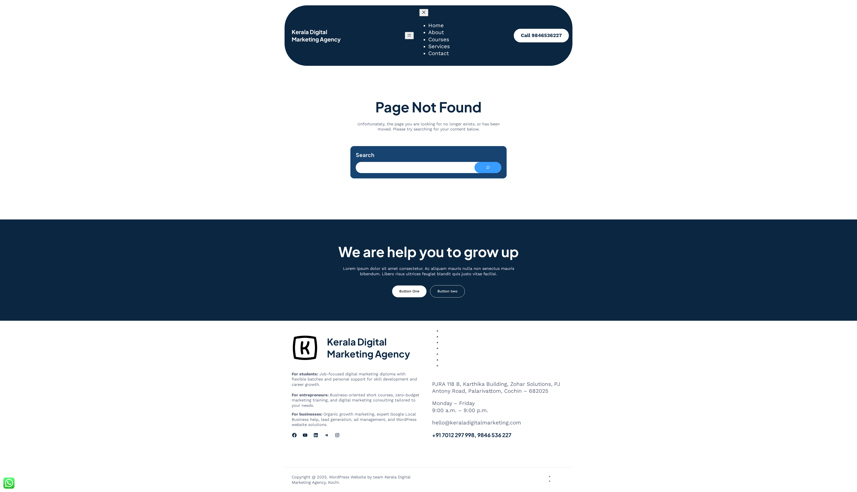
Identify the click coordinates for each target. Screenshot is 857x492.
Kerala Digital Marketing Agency (316, 35)
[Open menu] (409, 35)
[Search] (487, 167)
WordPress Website (347, 477)
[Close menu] (423, 12)
